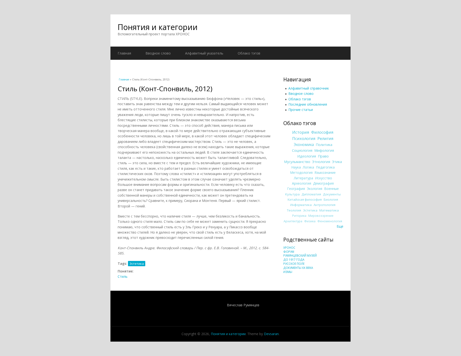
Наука (296, 167)
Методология (301, 172)
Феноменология (329, 221)
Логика (308, 167)
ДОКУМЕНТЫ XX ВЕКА (298, 268)
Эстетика (136, 263)
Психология (303, 138)
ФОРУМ (288, 252)
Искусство (323, 178)
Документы (332, 194)
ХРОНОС (289, 248)
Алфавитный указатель (204, 53)
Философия (322, 132)
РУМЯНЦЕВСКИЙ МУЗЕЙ (300, 255)
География (296, 188)
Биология (331, 199)
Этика (337, 161)
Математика (329, 210)
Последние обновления (307, 104)
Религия (325, 138)
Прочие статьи (300, 109)
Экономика (304, 144)
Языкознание (325, 172)
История (300, 132)
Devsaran (271, 334)
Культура (292, 194)
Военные (331, 188)
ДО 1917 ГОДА (293, 260)
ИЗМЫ (287, 272)
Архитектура (293, 221)
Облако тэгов (249, 53)
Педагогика (325, 167)
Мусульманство (297, 161)
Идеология (306, 156)
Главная (124, 53)
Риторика (299, 216)
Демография (323, 183)
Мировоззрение (321, 216)
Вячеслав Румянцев (243, 305)
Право (323, 156)
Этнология (321, 161)
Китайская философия (305, 199)
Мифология (324, 150)
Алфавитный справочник (308, 88)
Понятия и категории (158, 27)
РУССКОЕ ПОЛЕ (293, 264)
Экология (314, 188)
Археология (301, 183)
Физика (309, 221)
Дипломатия (311, 194)
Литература (303, 178)
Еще (340, 226)
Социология (302, 150)
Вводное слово (158, 53)
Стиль (122, 276)
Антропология (324, 205)
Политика (324, 144)
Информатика (301, 205)
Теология (294, 210)
